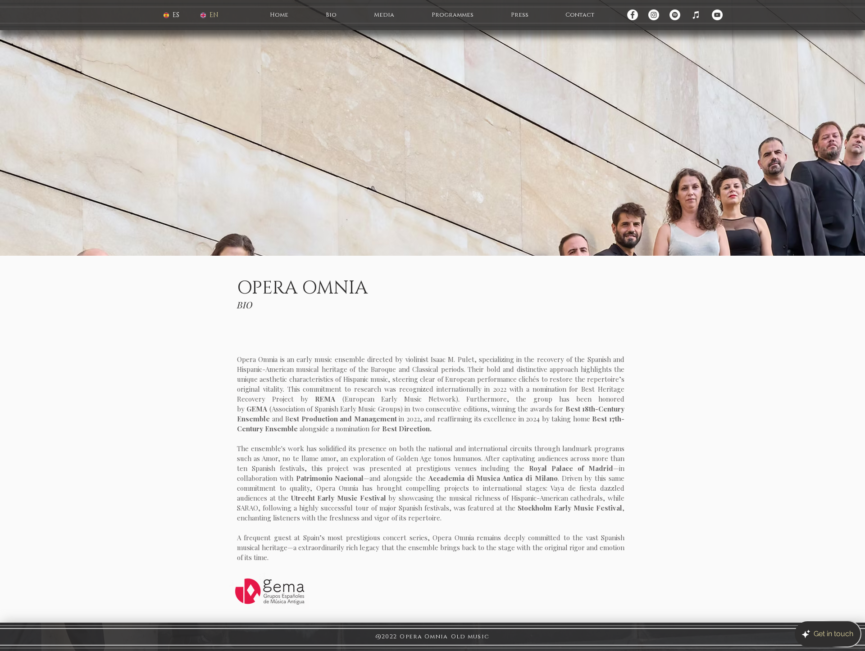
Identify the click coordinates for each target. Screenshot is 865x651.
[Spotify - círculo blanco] (674, 14)
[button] (331, 15)
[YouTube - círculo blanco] (717, 14)
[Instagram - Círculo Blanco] (653, 14)
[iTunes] (696, 14)
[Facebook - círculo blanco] (632, 14)
